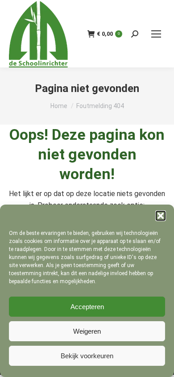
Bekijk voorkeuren (87, 356)
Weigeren (87, 331)
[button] (160, 215)
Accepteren (87, 306)
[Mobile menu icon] (156, 34)
